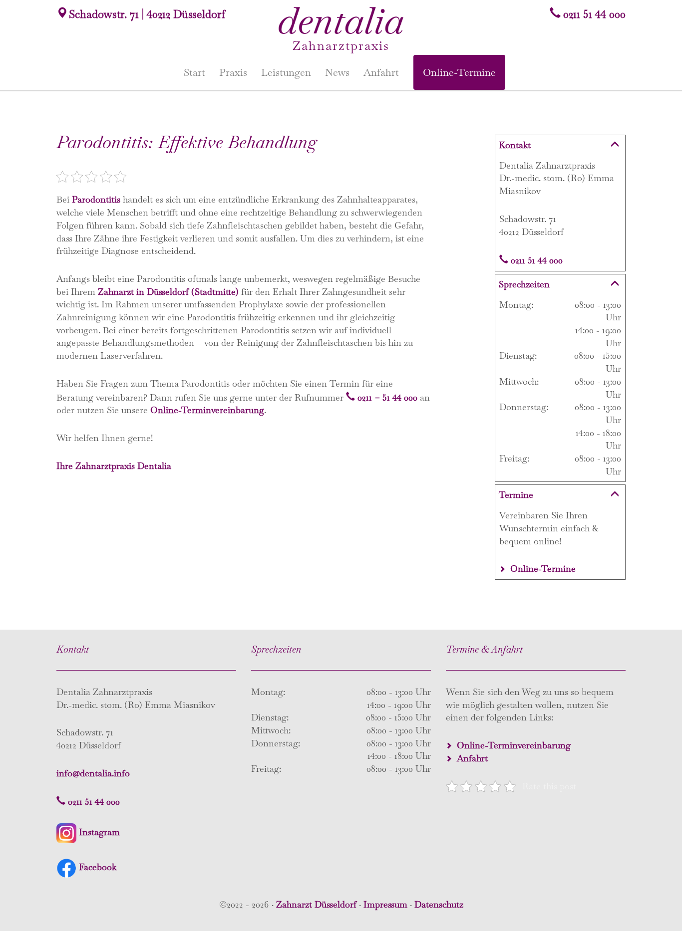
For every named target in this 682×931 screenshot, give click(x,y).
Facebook (97, 867)
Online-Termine (459, 72)
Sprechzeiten (524, 284)
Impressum (385, 904)
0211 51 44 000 (594, 14)
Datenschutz (438, 904)
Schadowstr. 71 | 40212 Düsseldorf (147, 14)
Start (194, 72)
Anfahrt (381, 72)
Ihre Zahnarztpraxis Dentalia (113, 465)
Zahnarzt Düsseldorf (316, 904)
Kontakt (515, 145)
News (337, 72)
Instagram (99, 832)
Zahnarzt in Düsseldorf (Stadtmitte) (168, 291)
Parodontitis (96, 199)
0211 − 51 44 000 (387, 397)
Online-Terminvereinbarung (207, 410)
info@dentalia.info (93, 773)
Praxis (233, 72)
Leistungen (286, 72)
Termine (516, 494)
